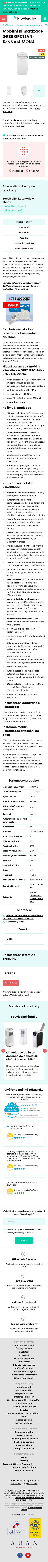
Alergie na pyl (24, 1387)
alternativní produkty (13, 126)
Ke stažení (24, 233)
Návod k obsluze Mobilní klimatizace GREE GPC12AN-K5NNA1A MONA (23, 917)
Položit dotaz (11, 983)
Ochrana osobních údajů (24, 1467)
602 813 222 (17, 171)
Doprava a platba (24, 1432)
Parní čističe (24, 1362)
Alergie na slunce (24, 1423)
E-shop (20, 25)
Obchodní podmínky (24, 1442)
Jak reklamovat (24, 1435)
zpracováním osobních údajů (30, 1229)
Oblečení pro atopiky (24, 1378)
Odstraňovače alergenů (24, 1372)
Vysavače (24, 1355)
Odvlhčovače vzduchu (24, 1365)
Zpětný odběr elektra (24, 1448)
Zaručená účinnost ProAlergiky (18, 1464)
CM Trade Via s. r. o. (31, 1491)
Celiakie (24, 1410)
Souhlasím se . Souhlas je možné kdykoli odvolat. (25, 1231)
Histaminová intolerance (24, 1407)
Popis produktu (24, 222)
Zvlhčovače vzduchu (24, 1368)
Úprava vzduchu (34, 25)
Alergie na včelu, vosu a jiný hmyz (24, 1413)
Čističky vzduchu (24, 1348)
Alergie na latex (24, 1420)
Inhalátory (24, 1352)
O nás (24, 1457)
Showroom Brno (24, 1445)
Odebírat (24, 1240)
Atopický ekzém (24, 1403)
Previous (3, 1051)
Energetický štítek (15, 922)
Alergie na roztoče (24, 1394)
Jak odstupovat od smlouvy (24, 1439)
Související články (24, 249)
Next (45, 1051)
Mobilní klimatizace (14, 206)
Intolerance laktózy (24, 1397)
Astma (24, 1416)
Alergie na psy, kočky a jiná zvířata (24, 1400)
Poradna (24, 238)
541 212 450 (34, 171)
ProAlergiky (8, 25)
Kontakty (24, 1461)
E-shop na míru (18, 1514)
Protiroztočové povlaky (23, 1345)
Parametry (24, 227)
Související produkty (24, 243)
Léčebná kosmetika (24, 1358)
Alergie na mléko (24, 1390)
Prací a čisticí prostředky (24, 1375)
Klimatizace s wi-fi (13, 210)
